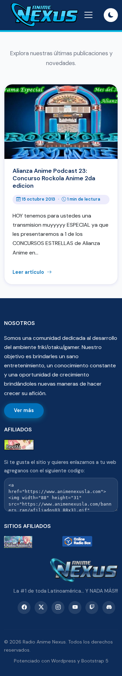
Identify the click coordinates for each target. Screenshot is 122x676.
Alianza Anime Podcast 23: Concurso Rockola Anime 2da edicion (54, 178)
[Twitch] (91, 607)
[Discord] (108, 607)
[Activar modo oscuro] (111, 15)
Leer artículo (29, 272)
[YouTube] (74, 607)
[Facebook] (24, 607)
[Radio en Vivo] (90, 542)
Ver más (24, 410)
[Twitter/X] (41, 607)
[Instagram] (58, 607)
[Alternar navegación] (88, 14)
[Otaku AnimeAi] (32, 542)
